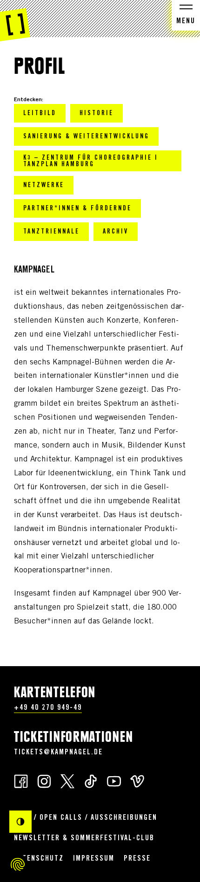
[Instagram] (44, 781)
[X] (67, 781)
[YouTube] (114, 781)
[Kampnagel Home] (15, 21)
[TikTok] (91, 781)
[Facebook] (21, 781)
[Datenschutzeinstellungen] (17, 864)
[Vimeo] (137, 781)
